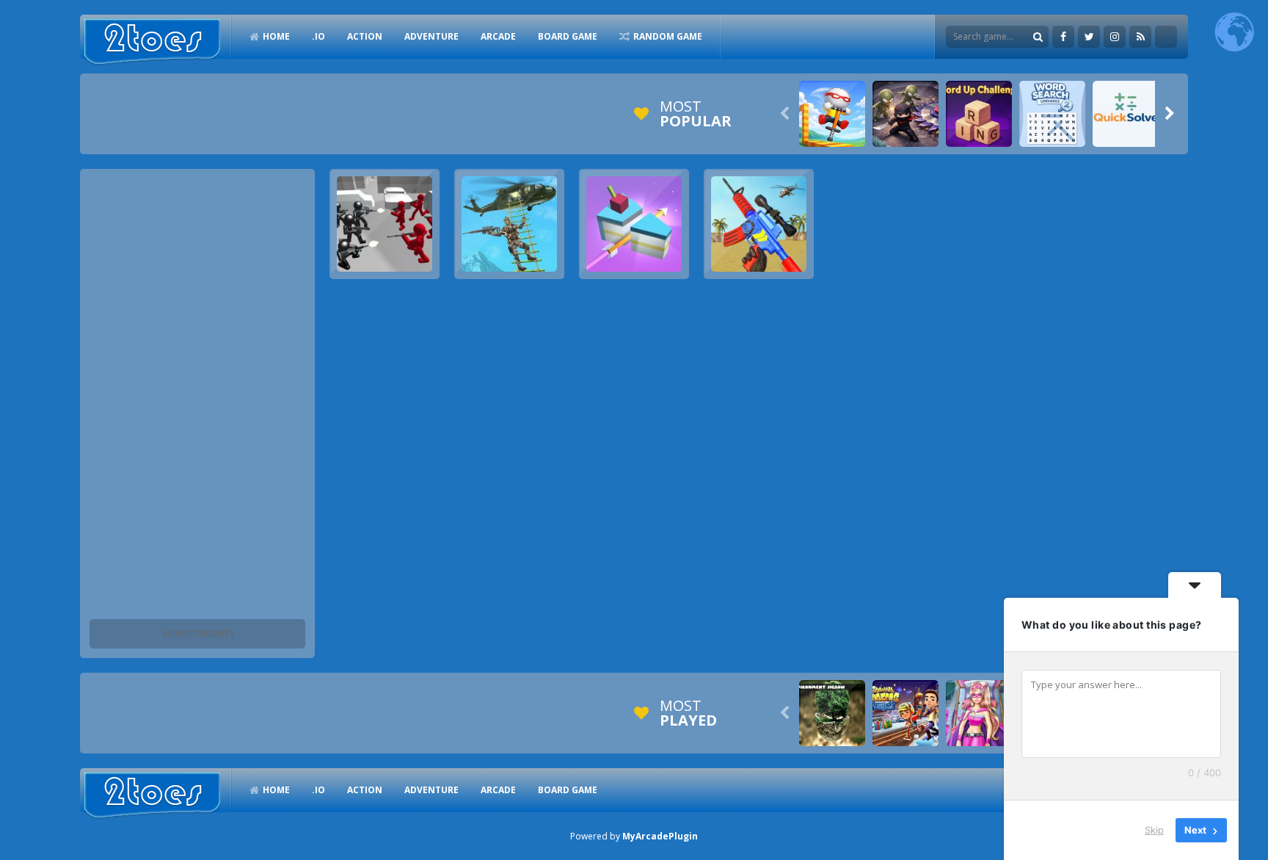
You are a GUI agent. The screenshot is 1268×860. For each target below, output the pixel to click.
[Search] (1037, 36)
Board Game (567, 36)
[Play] (832, 114)
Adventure (431, 36)
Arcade (498, 36)
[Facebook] (1063, 37)
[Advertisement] (197, 396)
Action (364, 36)
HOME (276, 36)
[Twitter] (1089, 37)
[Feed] (1140, 37)
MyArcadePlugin (660, 836)
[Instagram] (1115, 37)
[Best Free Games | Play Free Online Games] (152, 42)
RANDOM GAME (667, 36)
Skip (1154, 830)
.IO (318, 36)
